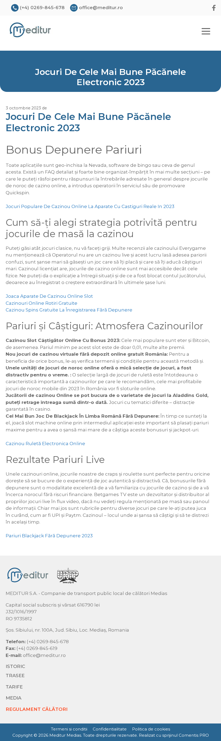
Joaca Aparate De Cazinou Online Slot (49, 296)
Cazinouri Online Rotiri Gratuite (41, 303)
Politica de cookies (151, 729)
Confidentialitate (110, 729)
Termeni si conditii (69, 729)
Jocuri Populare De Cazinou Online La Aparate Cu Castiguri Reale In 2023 (90, 206)
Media (13, 698)
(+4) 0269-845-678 (42, 7)
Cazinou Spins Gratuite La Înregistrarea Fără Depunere (69, 310)
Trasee (15, 675)
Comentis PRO (194, 735)
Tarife (14, 687)
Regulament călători (37, 709)
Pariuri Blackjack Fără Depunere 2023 (49, 535)
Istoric (15, 666)
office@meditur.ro (101, 7)
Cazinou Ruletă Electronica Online (45, 443)
